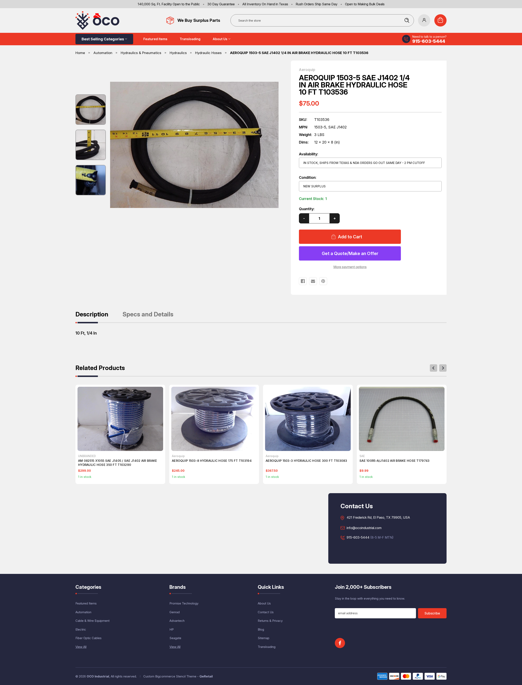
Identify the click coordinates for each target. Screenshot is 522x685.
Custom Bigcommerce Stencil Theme (169, 676)
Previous (433, 368)
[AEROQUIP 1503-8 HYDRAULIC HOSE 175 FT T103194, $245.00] (214, 419)
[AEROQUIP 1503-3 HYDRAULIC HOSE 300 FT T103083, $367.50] (308, 419)
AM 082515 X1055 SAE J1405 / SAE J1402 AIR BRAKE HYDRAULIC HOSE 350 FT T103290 (117, 463)
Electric (80, 629)
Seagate (175, 638)
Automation (83, 612)
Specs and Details (148, 314)
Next (443, 368)
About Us (220, 39)
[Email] (313, 281)
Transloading (190, 39)
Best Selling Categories (103, 39)
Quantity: (307, 209)
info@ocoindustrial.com (364, 528)
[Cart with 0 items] (440, 20)
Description (91, 314)
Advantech (177, 621)
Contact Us (266, 612)
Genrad (174, 612)
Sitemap (263, 638)
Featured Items (155, 39)
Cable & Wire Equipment (92, 621)
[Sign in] (424, 20)
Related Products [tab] (100, 368)
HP (171, 629)
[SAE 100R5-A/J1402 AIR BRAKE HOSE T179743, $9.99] (402, 419)
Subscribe (432, 613)
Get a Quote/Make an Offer (350, 253)
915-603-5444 (428, 41)
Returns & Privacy (270, 621)
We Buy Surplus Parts (198, 20)
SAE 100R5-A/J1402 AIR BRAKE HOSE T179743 (394, 461)
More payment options (350, 267)
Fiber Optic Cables (88, 638)
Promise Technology (183, 603)
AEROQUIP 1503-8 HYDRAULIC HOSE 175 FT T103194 (212, 461)
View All (80, 647)
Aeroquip (307, 70)
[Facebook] (303, 281)
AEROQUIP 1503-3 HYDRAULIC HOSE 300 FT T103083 (306, 461)
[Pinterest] (323, 281)
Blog (261, 629)
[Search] (407, 20)
